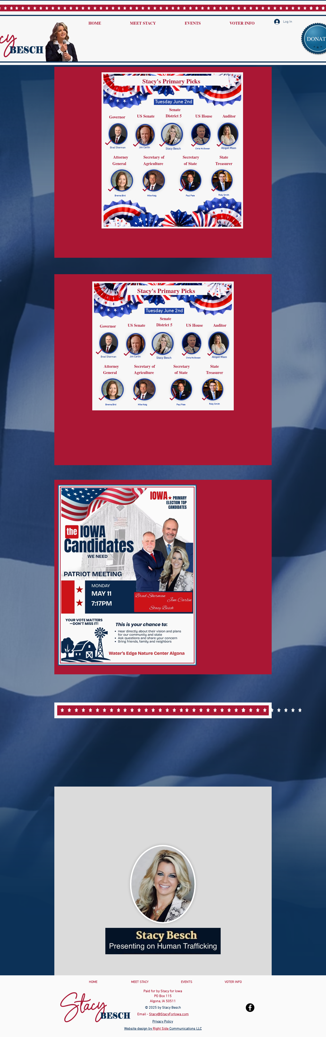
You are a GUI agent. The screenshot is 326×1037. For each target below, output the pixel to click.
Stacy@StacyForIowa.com (169, 1014)
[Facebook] (250, 1007)
